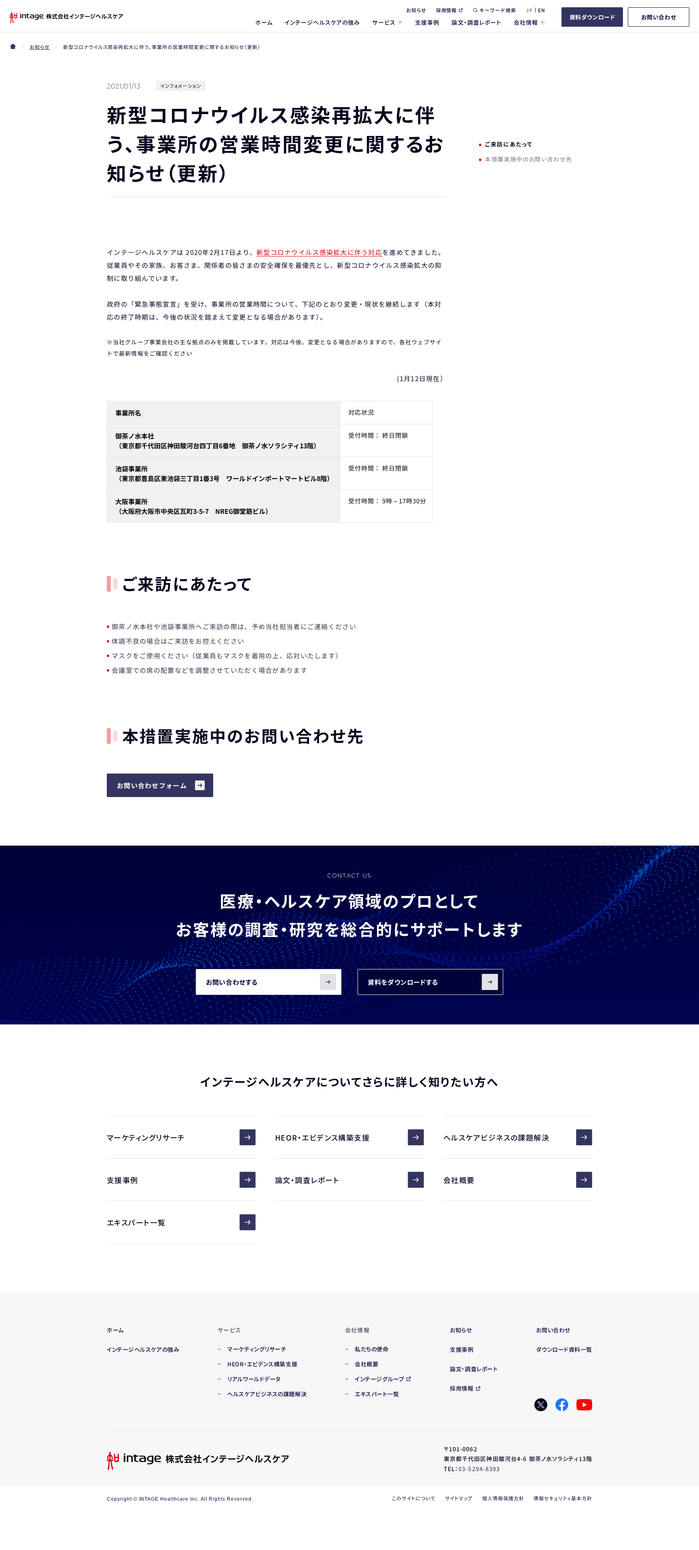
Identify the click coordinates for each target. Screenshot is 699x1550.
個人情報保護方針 (503, 1498)
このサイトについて (413, 1498)
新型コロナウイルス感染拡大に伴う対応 (319, 252)
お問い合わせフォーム (152, 785)
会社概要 (459, 1180)
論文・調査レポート (307, 1180)
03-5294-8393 (479, 1469)
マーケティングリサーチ (146, 1137)
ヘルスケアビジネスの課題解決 (496, 1137)
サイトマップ (458, 1498)
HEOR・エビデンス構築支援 (322, 1137)
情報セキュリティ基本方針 (563, 1498)
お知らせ (40, 46)
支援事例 (122, 1180)
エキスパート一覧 (136, 1222)
